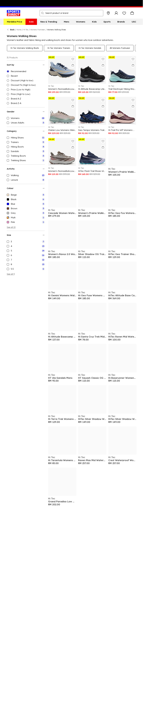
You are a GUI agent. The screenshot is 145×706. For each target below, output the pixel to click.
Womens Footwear (37, 30)
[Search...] (42, 13)
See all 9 (11, 274)
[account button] (116, 13)
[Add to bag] (73, 65)
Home (19, 30)
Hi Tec (25, 30)
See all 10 (11, 227)
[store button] (108, 13)
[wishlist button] (124, 13)
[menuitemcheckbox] (26, 118)
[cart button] (132, 13)
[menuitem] (14, 22)
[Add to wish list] (73, 59)
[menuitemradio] (26, 71)
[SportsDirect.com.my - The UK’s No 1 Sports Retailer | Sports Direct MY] (13, 13)
